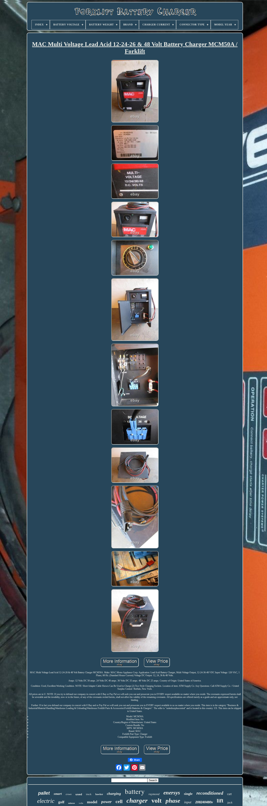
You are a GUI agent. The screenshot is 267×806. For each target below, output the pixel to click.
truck (88, 794)
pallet (44, 793)
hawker (99, 794)
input (187, 802)
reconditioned (209, 793)
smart (58, 794)
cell (119, 801)
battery (135, 791)
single (188, 794)
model (92, 802)
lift (220, 800)
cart (229, 794)
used (78, 794)
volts (81, 803)
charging (114, 794)
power (106, 801)
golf (61, 802)
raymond (154, 794)
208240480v (204, 802)
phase (173, 800)
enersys (171, 793)
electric (45, 801)
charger (137, 800)
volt (156, 800)
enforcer (71, 803)
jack (229, 802)
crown (69, 794)
